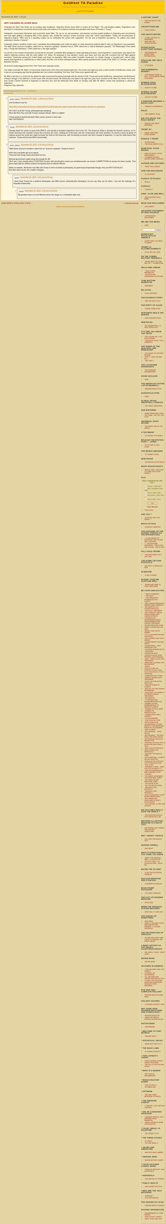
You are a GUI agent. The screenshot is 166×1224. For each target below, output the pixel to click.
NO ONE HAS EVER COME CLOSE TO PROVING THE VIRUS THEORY (153, 939)
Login (79, 11)
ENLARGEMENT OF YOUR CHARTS (153, 1214)
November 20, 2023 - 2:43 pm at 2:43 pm (37, 145)
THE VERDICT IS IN (151, 1133)
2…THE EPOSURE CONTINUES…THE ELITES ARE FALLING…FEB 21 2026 (154, 545)
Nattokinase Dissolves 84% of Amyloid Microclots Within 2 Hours (154, 744)
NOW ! (147, 396)
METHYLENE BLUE (151, 722)
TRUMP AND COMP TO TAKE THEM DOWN (152, 585)
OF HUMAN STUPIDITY (153, 1051)
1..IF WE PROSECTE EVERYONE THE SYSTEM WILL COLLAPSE (153, 540)
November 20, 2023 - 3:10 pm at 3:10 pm (41, 191)
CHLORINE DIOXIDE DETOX (154, 649)
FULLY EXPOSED (151, 293)
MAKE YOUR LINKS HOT (153, 1219)
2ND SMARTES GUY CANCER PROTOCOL (151, 608)
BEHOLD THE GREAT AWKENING (152, 124)
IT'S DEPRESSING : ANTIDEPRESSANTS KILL (153, 700)
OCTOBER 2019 (150, 1087)
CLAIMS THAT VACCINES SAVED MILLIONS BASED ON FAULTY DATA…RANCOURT (153, 983)
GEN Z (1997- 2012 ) (154, 499)
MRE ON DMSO (150, 730)
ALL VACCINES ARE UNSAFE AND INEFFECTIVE (154, 977)
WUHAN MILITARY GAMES (154, 1160)
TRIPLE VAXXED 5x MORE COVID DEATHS (153, 1123)
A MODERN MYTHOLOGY (153, 884)
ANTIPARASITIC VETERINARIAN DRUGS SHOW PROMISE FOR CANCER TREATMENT (152, 620)
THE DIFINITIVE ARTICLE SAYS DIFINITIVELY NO (153, 816)
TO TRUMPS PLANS (152, 454)
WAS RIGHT (149, 848)
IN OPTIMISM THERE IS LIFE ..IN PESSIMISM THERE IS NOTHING (154, 76)
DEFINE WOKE (150, 962)
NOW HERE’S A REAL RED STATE (15, 203)
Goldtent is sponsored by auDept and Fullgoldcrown (70, 206)
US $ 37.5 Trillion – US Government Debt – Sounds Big (153, 863)
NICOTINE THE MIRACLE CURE (153, 754)
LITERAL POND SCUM (152, 309)
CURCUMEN (149, 651)
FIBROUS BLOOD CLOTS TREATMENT (153, 678)
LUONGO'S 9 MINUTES (153, 527)
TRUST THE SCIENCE (152, 166)
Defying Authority (132, 203)
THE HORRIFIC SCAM (152, 114)
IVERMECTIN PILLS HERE (154, 709)
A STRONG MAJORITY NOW (154, 1004)
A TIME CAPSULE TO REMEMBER (152, 38)
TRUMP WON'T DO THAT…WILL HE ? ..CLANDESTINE (153, 262)
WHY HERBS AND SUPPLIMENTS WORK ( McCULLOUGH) (152, 800)
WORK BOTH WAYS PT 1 (153, 1044)
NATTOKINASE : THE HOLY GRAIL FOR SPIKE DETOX (154, 736)
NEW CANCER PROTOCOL (154, 748)
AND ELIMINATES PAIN (153, 318)
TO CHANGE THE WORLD (154, 436)
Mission (147, 182)
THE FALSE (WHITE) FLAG (154, 144)
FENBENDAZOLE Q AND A (154, 676)
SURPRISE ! (149, 1196)
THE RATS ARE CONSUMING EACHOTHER (153, 275)
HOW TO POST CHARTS (153, 1217)
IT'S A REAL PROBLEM (153, 893)
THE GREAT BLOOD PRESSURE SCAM (151, 780)
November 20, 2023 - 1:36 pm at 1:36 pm (37, 98)
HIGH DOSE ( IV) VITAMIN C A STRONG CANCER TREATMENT (154, 694)
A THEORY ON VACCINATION (149, 974)
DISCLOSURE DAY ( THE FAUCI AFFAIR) (153, 337)
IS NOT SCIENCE (151, 575)
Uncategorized (31, 91)
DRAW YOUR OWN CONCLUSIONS (151, 133)
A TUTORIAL (149, 65)
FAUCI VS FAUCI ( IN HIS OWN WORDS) (153, 154)
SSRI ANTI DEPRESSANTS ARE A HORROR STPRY (154, 771)
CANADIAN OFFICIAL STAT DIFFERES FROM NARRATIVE (154, 1118)
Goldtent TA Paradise (83, 3)
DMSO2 (147, 666)
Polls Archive (149, 510)
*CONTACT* (149, 189)
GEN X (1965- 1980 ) (154, 493)
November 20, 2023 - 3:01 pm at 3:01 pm (36, 177)
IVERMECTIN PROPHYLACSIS (150, 711)
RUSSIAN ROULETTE (152, 1015)
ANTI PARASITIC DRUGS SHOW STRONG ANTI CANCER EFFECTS (153, 614)
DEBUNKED (149, 286)
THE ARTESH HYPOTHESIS (154, 462)
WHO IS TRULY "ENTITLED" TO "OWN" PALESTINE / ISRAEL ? (154, 471)
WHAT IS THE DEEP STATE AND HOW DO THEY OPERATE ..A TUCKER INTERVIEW (154, 925)
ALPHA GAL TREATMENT (153, 611)
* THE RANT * (149, 596)
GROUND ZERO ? (151, 1036)
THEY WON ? (149, 361)
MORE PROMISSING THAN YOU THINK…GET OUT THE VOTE (154, 415)
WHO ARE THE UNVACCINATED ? (150, 42)
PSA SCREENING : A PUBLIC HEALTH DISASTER (154, 758)
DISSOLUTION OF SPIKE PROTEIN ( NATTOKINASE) (153, 656)
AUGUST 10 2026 (151, 88)
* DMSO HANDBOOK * (152, 594)
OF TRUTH (148, 1141)
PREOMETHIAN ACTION (153, 389)
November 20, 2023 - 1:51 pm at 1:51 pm (32, 126)
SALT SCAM (149, 765)
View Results (152, 507)
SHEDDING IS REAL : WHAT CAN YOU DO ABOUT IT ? (154, 767)
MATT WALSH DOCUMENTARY (150, 1075)
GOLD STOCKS (150, 30)
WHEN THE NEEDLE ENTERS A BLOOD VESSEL (154, 1018)
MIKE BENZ (149, 921)
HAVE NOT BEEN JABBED (154, 1152)
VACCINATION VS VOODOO (154, 1179)
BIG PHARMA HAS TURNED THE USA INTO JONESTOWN (154, 829)
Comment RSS (8, 93)
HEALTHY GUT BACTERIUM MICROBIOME (154, 689)
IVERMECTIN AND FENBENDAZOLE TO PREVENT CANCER (151, 705)
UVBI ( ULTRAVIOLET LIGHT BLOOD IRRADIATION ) (154, 795)
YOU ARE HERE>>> (152, 1143)
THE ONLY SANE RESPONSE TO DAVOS (152, 1095)
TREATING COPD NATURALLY (150, 788)
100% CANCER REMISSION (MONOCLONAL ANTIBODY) (154, 604)
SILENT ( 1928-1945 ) (154, 486)
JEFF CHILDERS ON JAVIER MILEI (20, 23)
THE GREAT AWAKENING (153, 406)
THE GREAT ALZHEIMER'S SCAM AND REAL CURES (153, 777)
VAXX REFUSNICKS (152, 1198)
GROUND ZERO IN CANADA (154, 1205)
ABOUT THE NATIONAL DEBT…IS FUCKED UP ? (152, 858)
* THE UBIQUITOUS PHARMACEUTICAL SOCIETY (151, 599)
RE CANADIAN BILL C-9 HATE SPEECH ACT (152, 326)
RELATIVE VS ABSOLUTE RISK (153, 566)
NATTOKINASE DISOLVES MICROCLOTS (153, 740)
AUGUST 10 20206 (151, 97)
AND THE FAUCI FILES (153, 301)
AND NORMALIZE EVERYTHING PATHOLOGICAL (150, 54)
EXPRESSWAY (150, 142)
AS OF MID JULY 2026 (152, 252)
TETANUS (148, 774)
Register (90, 11)
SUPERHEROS (150, 1027)
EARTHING (148, 674)
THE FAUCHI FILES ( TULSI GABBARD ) (154, 341)
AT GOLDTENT (150, 174)
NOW (146, 225)
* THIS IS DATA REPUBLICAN (149, 272)
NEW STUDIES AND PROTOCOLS (151, 751)
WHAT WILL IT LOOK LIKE (154, 912)
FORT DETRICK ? (151, 1085)
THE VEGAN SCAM (151, 783)
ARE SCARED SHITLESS (153, 1186)
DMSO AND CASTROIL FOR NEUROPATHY (154, 663)
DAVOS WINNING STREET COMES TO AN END (153, 1062)
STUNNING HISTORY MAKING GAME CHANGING (153, 158)
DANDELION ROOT (151, 653)
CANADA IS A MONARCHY (154, 106)
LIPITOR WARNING (151, 718)
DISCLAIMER (149, 206)
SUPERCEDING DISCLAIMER (149, 217)
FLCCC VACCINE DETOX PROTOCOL (153, 682)
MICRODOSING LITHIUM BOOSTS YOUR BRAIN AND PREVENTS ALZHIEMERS (154, 726)
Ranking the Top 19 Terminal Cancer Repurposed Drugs (153, 762)
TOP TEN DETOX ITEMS (153, 785)
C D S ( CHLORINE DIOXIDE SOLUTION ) (154, 635)
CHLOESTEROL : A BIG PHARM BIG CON (152, 646)
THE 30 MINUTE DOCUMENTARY (150, 371)
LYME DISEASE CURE (152, 720)
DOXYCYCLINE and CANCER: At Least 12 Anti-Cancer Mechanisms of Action (154, 670)
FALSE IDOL (149, 902)
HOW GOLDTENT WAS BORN (152, 198)
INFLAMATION (150, 698)
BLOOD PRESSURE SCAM (154, 625)
